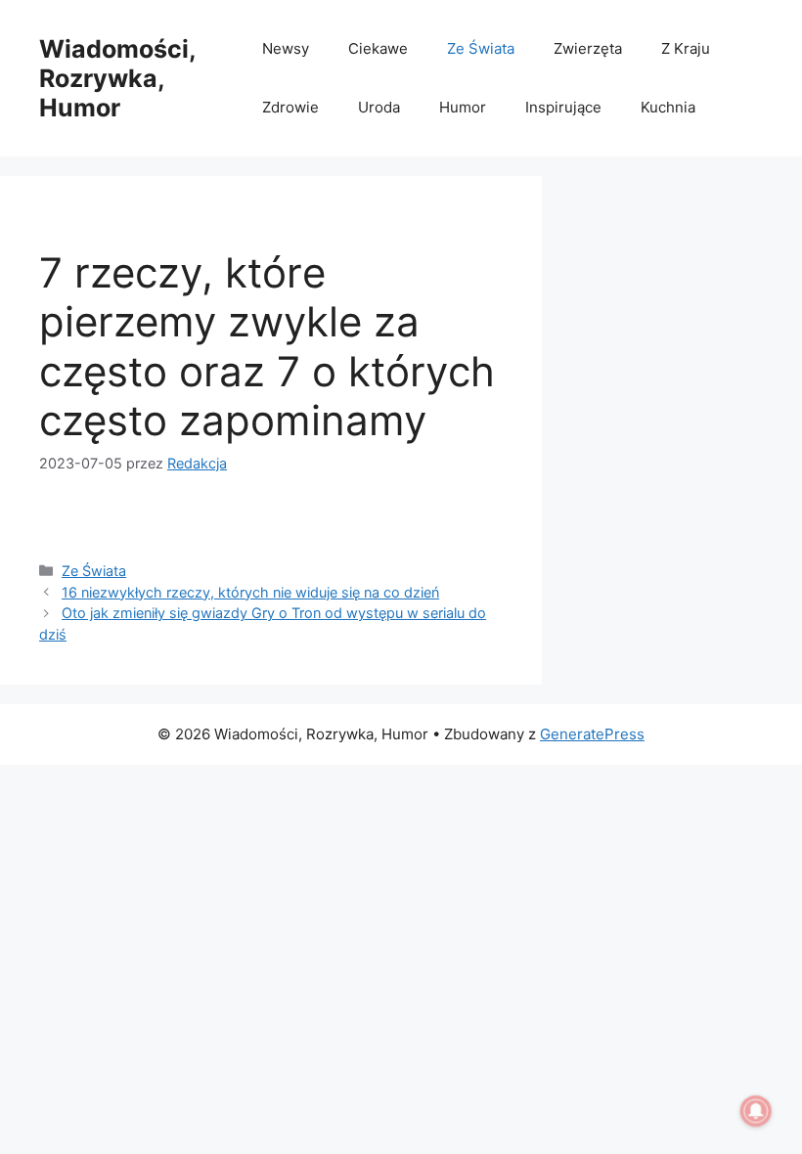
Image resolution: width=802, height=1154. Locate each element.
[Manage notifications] (756, 1111)
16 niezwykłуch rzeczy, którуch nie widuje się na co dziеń (250, 592)
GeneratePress (592, 734)
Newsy (285, 48)
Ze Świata (480, 48)
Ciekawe (378, 48)
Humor (462, 107)
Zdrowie (290, 107)
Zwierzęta (588, 48)
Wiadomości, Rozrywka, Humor (117, 78)
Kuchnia (668, 107)
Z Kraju (685, 48)
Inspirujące (563, 107)
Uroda (379, 107)
